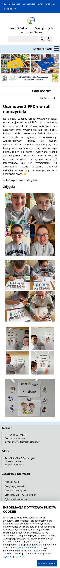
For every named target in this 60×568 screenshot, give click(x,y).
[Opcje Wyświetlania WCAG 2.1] (49, 39)
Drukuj (47, 98)
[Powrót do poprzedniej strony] (55, 98)
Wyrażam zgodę (46, 563)
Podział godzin (9, 9)
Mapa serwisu (29, 4)
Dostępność (14, 4)
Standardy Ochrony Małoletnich (20, 494)
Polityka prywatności (15, 486)
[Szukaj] (42, 39)
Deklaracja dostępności (16, 490)
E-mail (40, 4)
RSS (4, 4)
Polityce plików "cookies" (26, 547)
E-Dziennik (50, 4)
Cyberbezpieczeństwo (16, 499)
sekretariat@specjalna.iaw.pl (26, 441)
